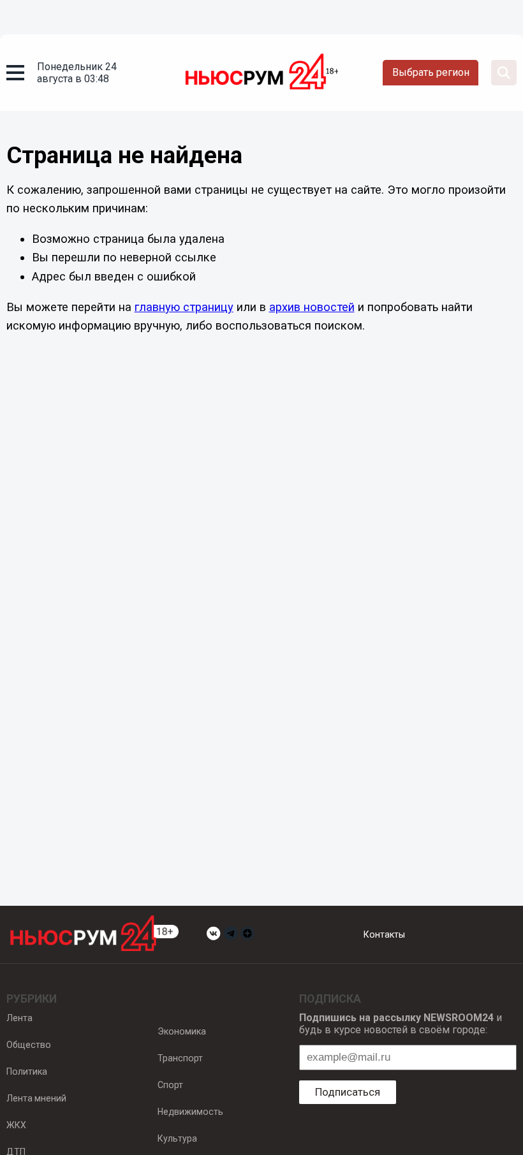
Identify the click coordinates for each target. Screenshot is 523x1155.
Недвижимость (190, 1112)
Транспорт (180, 1058)
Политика (26, 1071)
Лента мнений (36, 1098)
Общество (28, 1045)
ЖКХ (16, 1125)
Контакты (384, 934)
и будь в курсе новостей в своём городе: (400, 1024)
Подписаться (347, 1092)
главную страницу (184, 307)
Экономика (182, 1031)
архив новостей (312, 307)
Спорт (170, 1085)
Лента (19, 1018)
